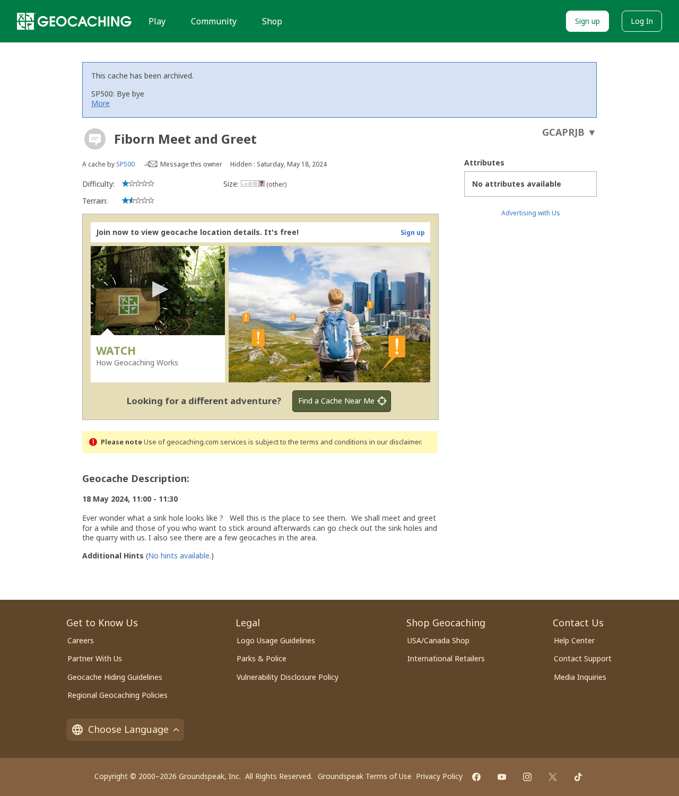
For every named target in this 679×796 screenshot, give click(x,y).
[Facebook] (476, 777)
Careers (80, 640)
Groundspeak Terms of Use (365, 776)
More (100, 103)
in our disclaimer (395, 442)
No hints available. (179, 555)
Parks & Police (261, 658)
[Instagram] (527, 777)
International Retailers (446, 658)
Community (214, 21)
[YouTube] (501, 777)
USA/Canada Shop (438, 640)
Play (157, 21)
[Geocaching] (74, 21)
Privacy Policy (439, 776)
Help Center (574, 640)
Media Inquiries (580, 677)
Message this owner (191, 164)
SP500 (125, 164)
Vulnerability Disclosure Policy (287, 677)
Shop (272, 21)
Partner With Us (94, 658)
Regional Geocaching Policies (117, 695)
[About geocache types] (95, 139)
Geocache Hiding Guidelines (114, 677)
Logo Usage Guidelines (276, 640)
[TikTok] (578, 777)
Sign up (587, 21)
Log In (642, 21)
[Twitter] (552, 777)
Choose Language (128, 729)
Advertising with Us (530, 212)
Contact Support (583, 658)
